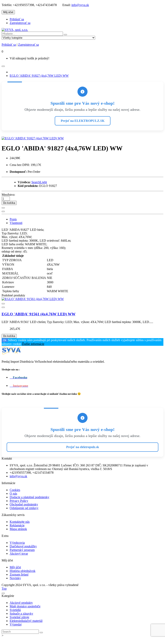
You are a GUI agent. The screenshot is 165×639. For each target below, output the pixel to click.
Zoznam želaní (19, 574)
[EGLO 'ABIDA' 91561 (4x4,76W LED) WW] (33, 299)
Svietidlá (15, 610)
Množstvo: (8, 194)
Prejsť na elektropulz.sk (82, 447)
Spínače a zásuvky (21, 613)
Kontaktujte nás (20, 521)
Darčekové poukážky (23, 546)
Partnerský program (22, 550)
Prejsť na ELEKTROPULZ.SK (82, 120)
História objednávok (22, 571)
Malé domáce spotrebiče (25, 606)
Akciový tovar (19, 553)
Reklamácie (17, 525)
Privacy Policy (19, 500)
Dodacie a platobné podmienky (29, 497)
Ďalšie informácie (33, 344)
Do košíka (9, 202)
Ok (4, 340)
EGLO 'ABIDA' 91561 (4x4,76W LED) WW (38, 314)
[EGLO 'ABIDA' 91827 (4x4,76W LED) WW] (33, 138)
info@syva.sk (80, 5)
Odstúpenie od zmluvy (24, 508)
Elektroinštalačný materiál (26, 620)
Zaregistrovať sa (20, 23)
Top (4, 588)
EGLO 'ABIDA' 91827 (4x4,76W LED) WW (39, 75)
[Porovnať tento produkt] (3, 211)
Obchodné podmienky (24, 504)
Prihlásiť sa (17, 19)
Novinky (15, 578)
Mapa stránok (18, 529)
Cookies (15, 490)
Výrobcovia (17, 542)
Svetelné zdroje (19, 617)
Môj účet (15, 567)
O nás (13, 493)
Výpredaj (16, 624)
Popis (13, 219)
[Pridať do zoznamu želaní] (3, 207)
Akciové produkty (21, 602)
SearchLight (39, 182)
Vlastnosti (16, 223)
